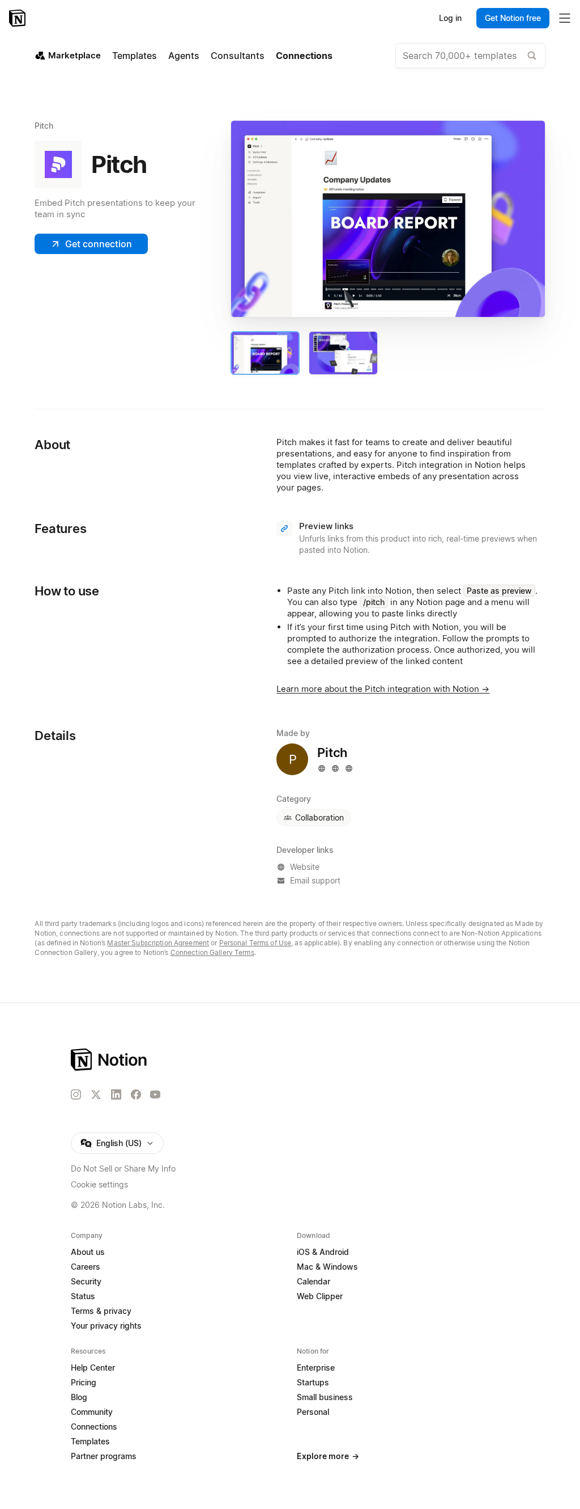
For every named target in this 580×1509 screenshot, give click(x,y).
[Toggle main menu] (564, 18)
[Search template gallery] (532, 56)
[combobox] (470, 55)
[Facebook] (136, 1094)
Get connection (98, 244)
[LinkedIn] (116, 1094)
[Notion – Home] (18, 18)
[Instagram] (76, 1094)
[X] (95, 1095)
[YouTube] (155, 1094)
